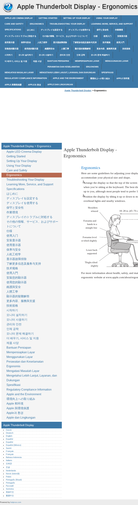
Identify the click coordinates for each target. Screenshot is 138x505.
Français (10, 451)
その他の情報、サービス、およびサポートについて (65, 36)
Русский (9, 486)
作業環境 (119, 30)
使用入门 (107, 36)
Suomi (8, 448)
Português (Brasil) (14, 480)
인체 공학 (81, 55)
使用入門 (120, 42)
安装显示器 (122, 36)
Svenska (10, 489)
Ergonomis (92, 67)
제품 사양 (37, 61)
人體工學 (65, 49)
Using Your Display (107, 18)
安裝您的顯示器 (12, 49)
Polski (8, 477)
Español (9, 439)
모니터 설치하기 (26, 55)
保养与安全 (26, 42)
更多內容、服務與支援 (106, 49)
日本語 (9, 463)
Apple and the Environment (68, 78)
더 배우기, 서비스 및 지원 (16, 61)
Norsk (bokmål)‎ (13, 474)
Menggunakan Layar (117, 61)
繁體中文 (10, 496)
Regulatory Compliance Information (26, 78)
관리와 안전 (65, 55)
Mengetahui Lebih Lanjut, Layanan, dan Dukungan (67, 72)
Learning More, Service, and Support (112, 24)
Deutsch (9, 433)
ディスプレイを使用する (79, 30)
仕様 (96, 36)
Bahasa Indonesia (14, 457)
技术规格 (107, 42)
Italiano (9, 460)
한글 (8, 467)
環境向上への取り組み (100, 78)
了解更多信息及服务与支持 (85, 42)
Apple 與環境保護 (13, 85)
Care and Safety (14, 24)
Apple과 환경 (35, 85)
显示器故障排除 (60, 42)
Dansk (9, 430)
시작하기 (9, 55)
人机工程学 (42, 42)
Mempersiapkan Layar (87, 61)
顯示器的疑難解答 (83, 49)
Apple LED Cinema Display (19, 18)
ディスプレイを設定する (52, 30)
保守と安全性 (103, 30)
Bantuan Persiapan (58, 61)
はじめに (31, 30)
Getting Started (48, 18)
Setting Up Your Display (76, 18)
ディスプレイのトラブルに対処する (20, 36)
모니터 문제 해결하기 (100, 55)
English (9, 436)
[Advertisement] (94, 118)
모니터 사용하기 (46, 55)
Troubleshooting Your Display (67, 24)
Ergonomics (37, 24)
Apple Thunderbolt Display (8, 7)
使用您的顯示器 (31, 49)
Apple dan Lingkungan (60, 84)
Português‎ (10, 483)
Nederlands (11, 470)
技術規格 (126, 49)
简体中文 (10, 492)
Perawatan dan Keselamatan (63, 67)
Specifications (13, 30)
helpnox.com (15, 502)
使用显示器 (10, 42)
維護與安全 (50, 49)
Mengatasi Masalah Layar (19, 72)
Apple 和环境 (123, 78)
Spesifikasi (107, 72)
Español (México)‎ (13, 445)
